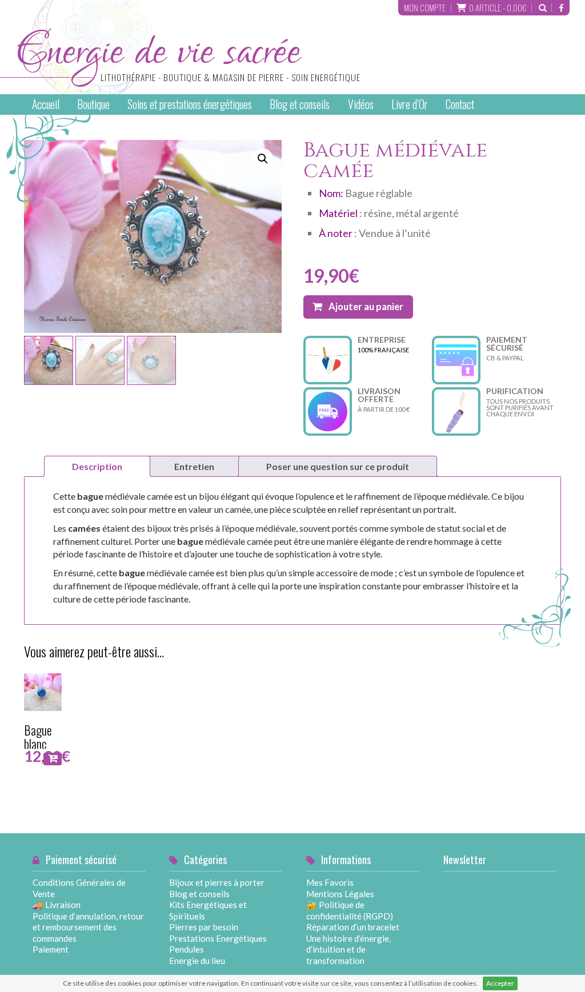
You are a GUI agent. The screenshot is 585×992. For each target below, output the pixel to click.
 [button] (53, 758)
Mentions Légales (340, 894)
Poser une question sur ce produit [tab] (337, 466)
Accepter (500, 983)
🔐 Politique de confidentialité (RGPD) (349, 910)
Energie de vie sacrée (187, 62)
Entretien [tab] (194, 466)
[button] (263, 158)
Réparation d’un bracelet (352, 927)
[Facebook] (561, 7)
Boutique (93, 104)
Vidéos (361, 104)
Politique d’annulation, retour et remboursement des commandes (88, 927)
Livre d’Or (409, 104)
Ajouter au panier (365, 306)
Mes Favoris (330, 882)
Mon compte (425, 7)
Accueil (45, 104)
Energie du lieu (197, 960)
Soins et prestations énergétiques (189, 104)
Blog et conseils (300, 104)
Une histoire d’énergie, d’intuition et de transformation (348, 949)
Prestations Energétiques (218, 938)
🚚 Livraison (57, 904)
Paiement (51, 949)
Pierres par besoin (203, 927)
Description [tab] (97, 466)
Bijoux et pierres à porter (217, 882)
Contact (460, 104)
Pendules (186, 949)
